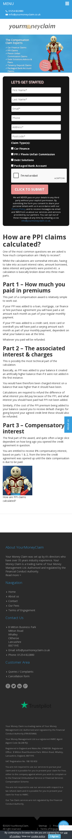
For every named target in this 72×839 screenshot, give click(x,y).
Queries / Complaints (20, 671)
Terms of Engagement (21, 610)
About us (13, 596)
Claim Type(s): (20, 143)
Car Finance (22, 148)
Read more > (13, 575)
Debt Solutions (24, 160)
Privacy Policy (18, 209)
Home (12, 591)
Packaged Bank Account (30, 166)
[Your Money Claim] (31, 26)
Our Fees (13, 605)
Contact (13, 601)
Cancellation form (19, 676)
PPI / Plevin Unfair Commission (34, 154)
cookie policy (38, 836)
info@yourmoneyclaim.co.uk (25, 14)
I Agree (54, 836)
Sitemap (43, 825)
